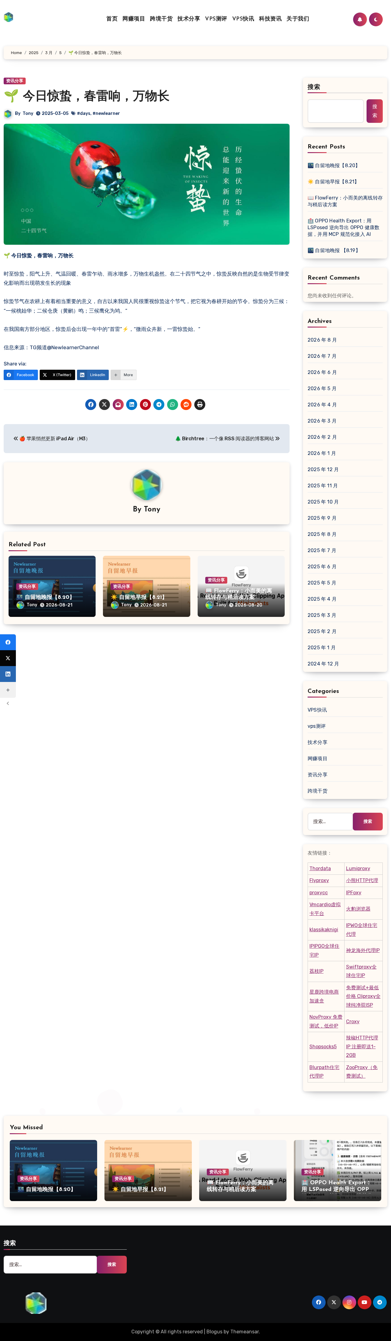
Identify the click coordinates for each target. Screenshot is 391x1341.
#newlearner (106, 113)
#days (83, 113)
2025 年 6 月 (322, 567)
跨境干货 (161, 19)
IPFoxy (353, 893)
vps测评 (317, 726)
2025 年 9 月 (322, 518)
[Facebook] (8, 642)
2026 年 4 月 (322, 405)
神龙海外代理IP (363, 950)
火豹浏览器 (358, 909)
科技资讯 (270, 19)
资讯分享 (27, 586)
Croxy (353, 1021)
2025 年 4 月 (322, 599)
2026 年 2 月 (322, 437)
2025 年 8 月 (322, 534)
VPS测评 (216, 19)
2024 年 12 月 (323, 664)
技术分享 (188, 19)
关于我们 (298, 19)
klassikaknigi (323, 929)
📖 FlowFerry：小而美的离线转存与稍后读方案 (345, 201)
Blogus (214, 1332)
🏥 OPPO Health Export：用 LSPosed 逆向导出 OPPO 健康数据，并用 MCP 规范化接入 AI (343, 227)
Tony (28, 113)
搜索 (314, 87)
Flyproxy (319, 880)
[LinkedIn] (8, 674)
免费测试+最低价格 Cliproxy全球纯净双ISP (363, 996)
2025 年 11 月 (323, 486)
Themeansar (244, 1332)
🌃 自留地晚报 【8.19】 (334, 250)
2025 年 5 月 (322, 583)
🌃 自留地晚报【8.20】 (45, 597)
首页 (112, 19)
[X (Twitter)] (8, 658)
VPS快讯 (243, 19)
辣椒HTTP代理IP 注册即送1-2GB (362, 1046)
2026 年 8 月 (322, 340)
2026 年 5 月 (322, 388)
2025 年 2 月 (322, 631)
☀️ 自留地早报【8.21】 (139, 597)
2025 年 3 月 (322, 615)
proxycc (318, 893)
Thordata (320, 868)
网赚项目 (133, 19)
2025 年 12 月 (323, 469)
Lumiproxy (358, 868)
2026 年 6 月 (322, 372)
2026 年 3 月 (322, 421)
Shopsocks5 (323, 1047)
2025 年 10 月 (323, 502)
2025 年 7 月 (322, 550)
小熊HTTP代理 (362, 880)
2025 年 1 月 (322, 647)
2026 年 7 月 (322, 356)
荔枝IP (316, 971)
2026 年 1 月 (322, 453)
